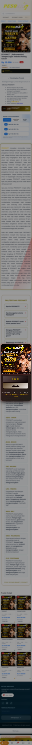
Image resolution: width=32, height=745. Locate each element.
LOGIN (15, 379)
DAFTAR (15, 386)
